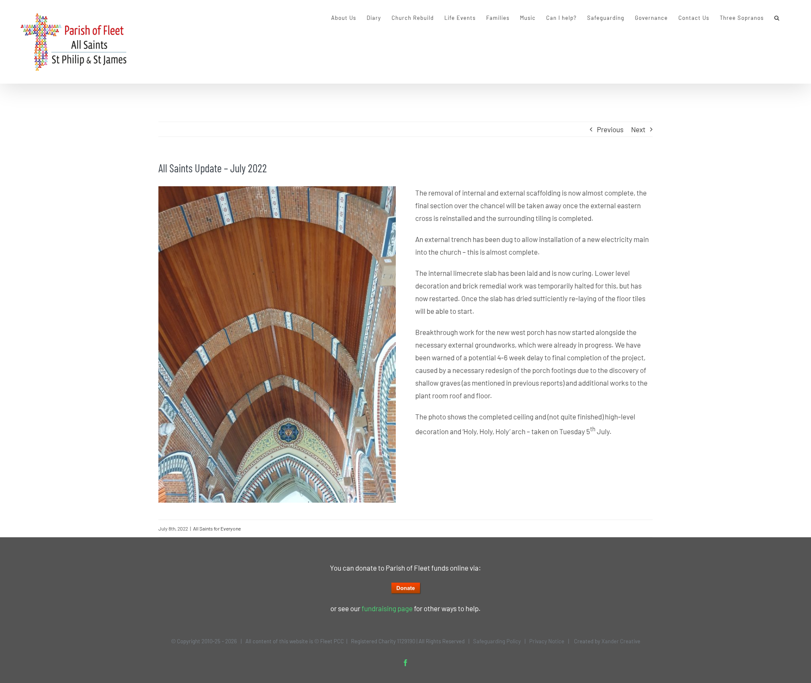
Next (638, 129)
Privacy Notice (546, 641)
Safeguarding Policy (497, 641)
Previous (610, 129)
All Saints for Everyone (217, 528)
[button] (777, 17)
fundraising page (387, 608)
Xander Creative (620, 641)
